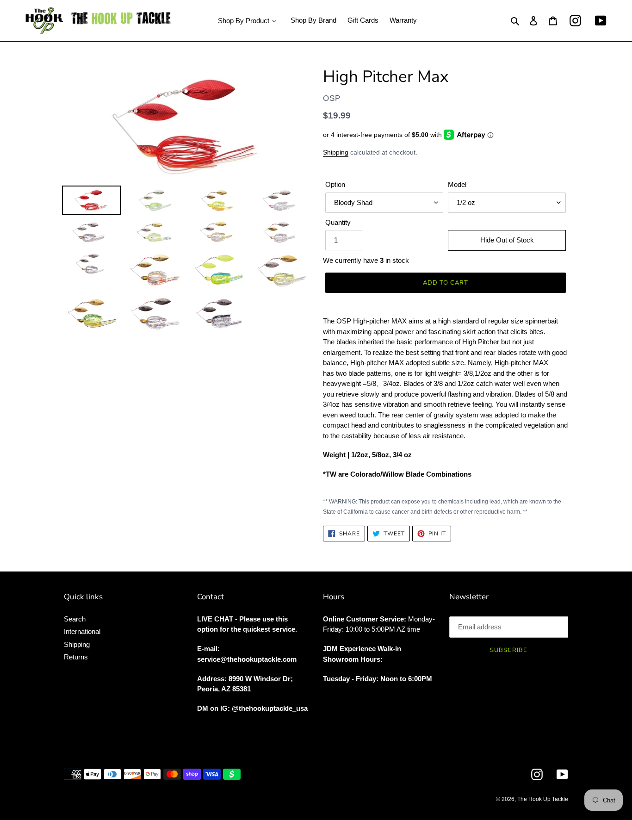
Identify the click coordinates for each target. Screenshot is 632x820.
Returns (76, 657)
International (82, 631)
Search (75, 619)
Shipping (335, 152)
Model (457, 184)
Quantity (338, 222)
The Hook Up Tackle (542, 799)
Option (335, 184)
